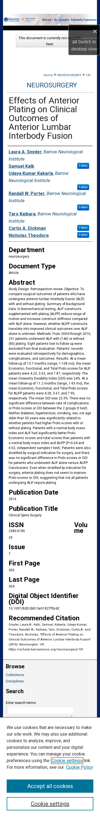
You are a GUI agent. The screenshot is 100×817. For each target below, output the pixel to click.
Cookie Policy (79, 767)
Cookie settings (67, 760)
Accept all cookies (50, 786)
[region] (50, 767)
